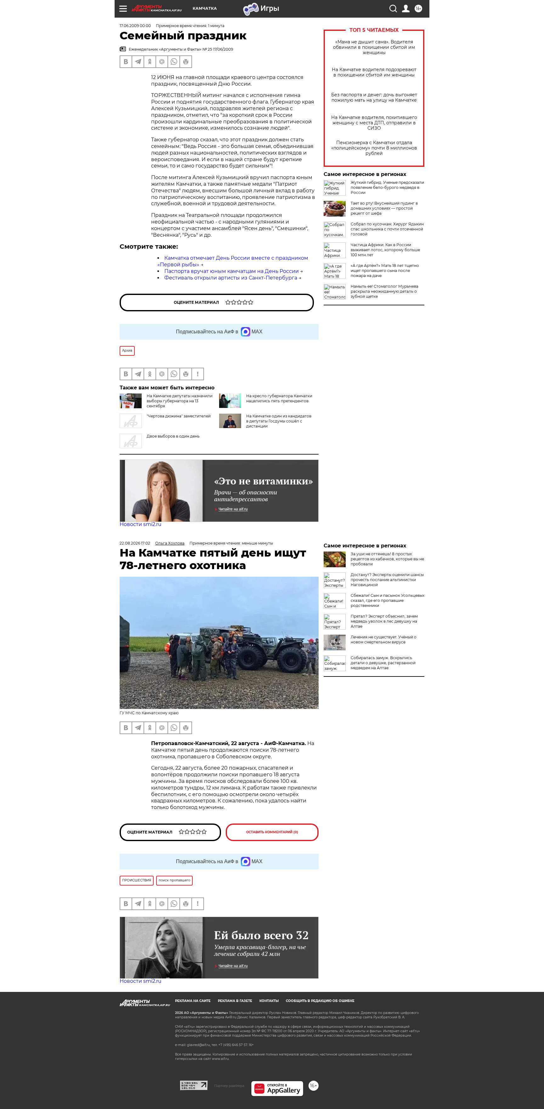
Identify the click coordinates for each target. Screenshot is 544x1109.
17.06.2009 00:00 (135, 25)
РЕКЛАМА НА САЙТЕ (193, 1001)
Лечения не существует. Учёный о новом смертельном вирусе (383, 639)
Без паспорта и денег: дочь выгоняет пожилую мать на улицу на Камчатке (374, 97)
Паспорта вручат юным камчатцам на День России (231, 271)
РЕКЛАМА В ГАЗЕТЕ (235, 1001)
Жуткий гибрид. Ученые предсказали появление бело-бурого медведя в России (387, 187)
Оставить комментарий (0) (272, 832)
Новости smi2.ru (141, 524)
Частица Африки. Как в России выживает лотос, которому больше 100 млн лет (385, 249)
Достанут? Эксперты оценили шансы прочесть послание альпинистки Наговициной (387, 579)
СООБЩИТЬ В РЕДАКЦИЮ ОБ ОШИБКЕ (320, 1001)
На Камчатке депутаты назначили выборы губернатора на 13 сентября (179, 400)
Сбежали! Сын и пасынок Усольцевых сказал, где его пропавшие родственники (387, 600)
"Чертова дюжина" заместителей (179, 416)
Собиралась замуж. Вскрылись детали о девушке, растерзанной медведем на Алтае (383, 662)
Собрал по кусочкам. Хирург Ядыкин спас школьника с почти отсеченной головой (387, 229)
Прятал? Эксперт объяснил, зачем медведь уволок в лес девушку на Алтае (384, 621)
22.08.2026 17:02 (135, 543)
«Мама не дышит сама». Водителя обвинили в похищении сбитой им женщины (374, 47)
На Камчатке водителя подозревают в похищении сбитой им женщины (374, 72)
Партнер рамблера (229, 1086)
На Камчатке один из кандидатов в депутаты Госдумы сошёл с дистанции (278, 421)
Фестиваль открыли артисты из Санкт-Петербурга (230, 278)
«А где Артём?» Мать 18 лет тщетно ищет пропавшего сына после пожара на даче (385, 270)
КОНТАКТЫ (269, 1001)
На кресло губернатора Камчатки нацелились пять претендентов (279, 398)
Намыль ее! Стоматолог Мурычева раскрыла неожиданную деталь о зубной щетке (384, 291)
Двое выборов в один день (173, 436)
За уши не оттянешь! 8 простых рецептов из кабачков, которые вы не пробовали (387, 559)
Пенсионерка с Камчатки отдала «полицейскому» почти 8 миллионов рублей (374, 148)
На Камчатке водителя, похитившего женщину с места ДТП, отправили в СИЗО (374, 123)
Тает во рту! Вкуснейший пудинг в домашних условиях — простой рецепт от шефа (384, 208)
